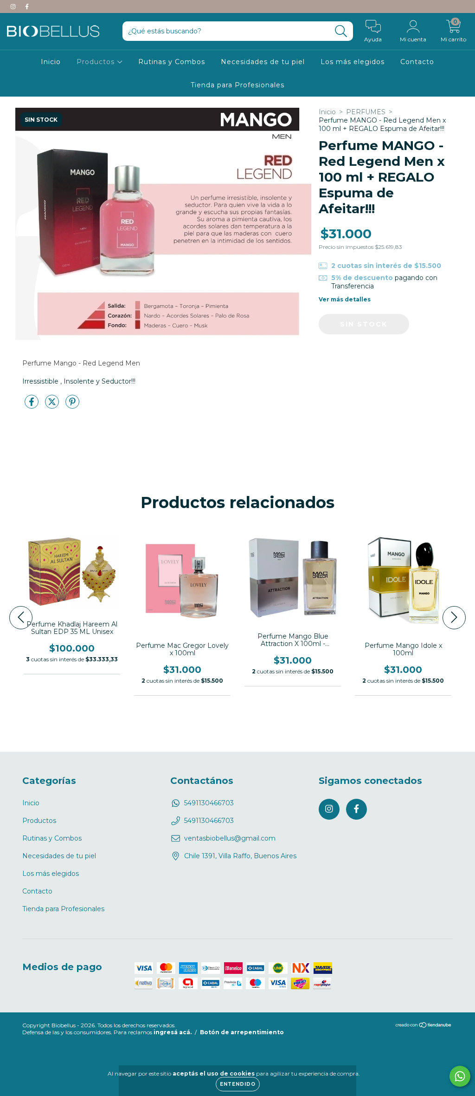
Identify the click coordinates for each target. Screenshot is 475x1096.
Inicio (51, 62)
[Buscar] (341, 31)
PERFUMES (365, 112)
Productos (97, 62)
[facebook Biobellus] (27, 6)
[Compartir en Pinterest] (72, 406)
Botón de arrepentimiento (242, 1032)
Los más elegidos (353, 62)
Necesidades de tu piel (263, 62)
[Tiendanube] (424, 1026)
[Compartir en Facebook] (32, 406)
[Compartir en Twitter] (53, 406)
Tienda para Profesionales (237, 85)
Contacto (417, 62)
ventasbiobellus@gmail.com (230, 838)
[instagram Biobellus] (14, 6)
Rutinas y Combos (171, 62)
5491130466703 (209, 803)
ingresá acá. (173, 1032)
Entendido (238, 1084)
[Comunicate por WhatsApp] (459, 1076)
